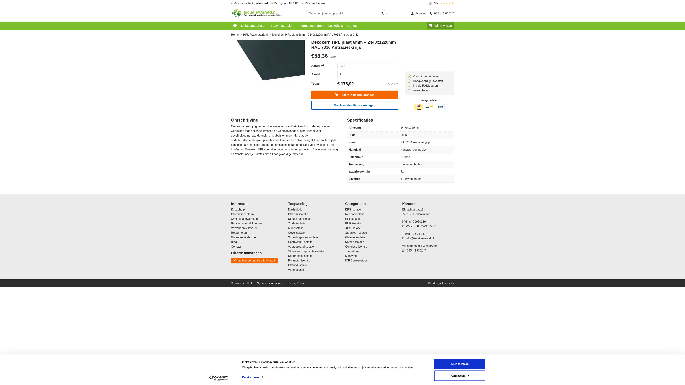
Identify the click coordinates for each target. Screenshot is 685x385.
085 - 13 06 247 (444, 13)
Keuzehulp (335, 25)
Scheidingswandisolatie (303, 237)
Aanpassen (458, 375)
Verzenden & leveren (244, 228)
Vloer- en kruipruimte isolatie (306, 251)
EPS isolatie (353, 209)
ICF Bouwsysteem (356, 260)
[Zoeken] (382, 13)
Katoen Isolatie (354, 241)
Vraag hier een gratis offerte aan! (254, 260)
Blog (234, 241)
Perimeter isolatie (299, 260)
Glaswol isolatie (355, 237)
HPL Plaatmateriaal (255, 34)
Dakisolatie (295, 209)
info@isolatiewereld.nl (420, 238)
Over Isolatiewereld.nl (244, 218)
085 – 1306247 (415, 250)
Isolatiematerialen (253, 25)
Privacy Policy (296, 283)
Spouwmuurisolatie (300, 241)
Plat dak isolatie (298, 214)
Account (420, 13)
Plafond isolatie (298, 265)
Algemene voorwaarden (270, 283)
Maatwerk (351, 255)
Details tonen (250, 377)
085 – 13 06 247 (415, 233)
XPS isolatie (353, 228)
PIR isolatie (352, 218)
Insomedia (448, 283)
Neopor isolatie (354, 214)
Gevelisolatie (296, 232)
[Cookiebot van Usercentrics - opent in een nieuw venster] (218, 378)
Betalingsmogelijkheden (246, 223)
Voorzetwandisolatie (301, 246)
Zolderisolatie (296, 223)
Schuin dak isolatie (300, 218)
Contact (352, 25)
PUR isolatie (353, 223)
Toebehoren (352, 251)
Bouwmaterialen (281, 25)
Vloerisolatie (296, 269)
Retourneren (239, 232)
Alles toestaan (460, 363)
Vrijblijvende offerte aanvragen (354, 105)
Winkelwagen (443, 25)
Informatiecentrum (311, 25)
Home (235, 34)
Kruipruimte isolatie (300, 255)
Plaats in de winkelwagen (357, 94)
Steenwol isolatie (356, 232)
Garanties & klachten (244, 237)
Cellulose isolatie (356, 246)
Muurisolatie (296, 228)
